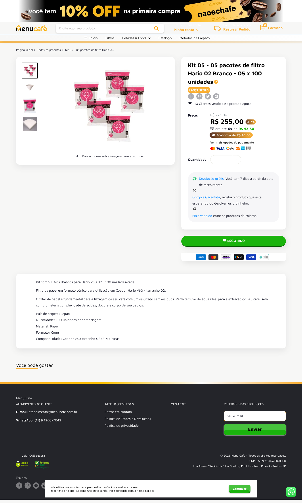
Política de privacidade (122, 425)
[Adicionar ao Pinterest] (199, 96)
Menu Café (238, 455)
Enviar (255, 429)
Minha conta (184, 30)
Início (94, 38)
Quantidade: (198, 159)
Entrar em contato (118, 412)
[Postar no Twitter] (208, 96)
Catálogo (165, 38)
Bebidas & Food (134, 38)
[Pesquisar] (156, 28)
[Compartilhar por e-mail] (216, 96)
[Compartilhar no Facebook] (191, 96)
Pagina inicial (24, 50)
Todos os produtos (49, 50)
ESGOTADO (236, 241)
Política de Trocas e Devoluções (128, 419)
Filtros (110, 38)
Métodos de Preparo (195, 38)
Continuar (240, 488)
